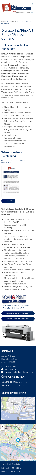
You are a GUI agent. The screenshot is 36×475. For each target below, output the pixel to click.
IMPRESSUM (17, 468)
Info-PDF (9, 201)
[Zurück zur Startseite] (16, 8)
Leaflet (21, 460)
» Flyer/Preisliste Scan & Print (14, 308)
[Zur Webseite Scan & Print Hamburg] (14, 299)
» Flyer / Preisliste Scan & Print (18, 319)
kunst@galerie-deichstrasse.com (19, 372)
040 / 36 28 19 (10, 369)
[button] (32, 3)
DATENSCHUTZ (8, 472)
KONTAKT (5, 468)
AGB (18, 472)
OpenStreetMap (31, 460)
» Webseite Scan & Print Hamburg (15, 305)
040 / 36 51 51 (10, 366)
